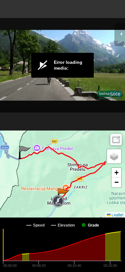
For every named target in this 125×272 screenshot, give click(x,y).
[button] (63, 195)
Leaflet (117, 214)
